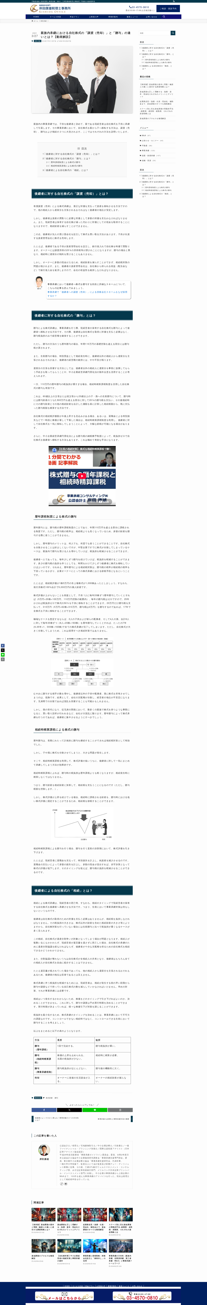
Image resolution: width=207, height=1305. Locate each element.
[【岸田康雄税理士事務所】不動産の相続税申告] (47, 8)
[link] (61, 1183)
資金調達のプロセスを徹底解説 (153, 118)
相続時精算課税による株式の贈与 (67, 165)
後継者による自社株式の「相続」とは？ (67, 170)
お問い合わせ (137, 1286)
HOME (67, 1286)
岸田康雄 (44, 1159)
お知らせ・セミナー (152, 140)
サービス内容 (77, 1286)
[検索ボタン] (164, 16)
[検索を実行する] (173, 33)
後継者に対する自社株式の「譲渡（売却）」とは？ (73, 153)
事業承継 (38, 41)
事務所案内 (112, 1286)
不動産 (147, 145)
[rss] (173, 1)
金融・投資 (149, 160)
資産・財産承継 (151, 155)
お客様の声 (101, 1286)
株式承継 (49, 1098)
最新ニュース (124, 1286)
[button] (44, 1110)
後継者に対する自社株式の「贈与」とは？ (68, 158)
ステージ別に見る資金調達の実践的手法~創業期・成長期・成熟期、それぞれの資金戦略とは (156, 111)
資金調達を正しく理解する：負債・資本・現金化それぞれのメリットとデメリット (156, 93)
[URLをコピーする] (120, 1110)
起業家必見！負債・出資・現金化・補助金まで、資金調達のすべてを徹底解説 (156, 102)
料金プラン (89, 1286)
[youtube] (65, 1183)
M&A (146, 135)
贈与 (56, 1098)
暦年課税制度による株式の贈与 (65, 162)
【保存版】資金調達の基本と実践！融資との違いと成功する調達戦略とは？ (156, 85)
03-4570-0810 (140, 7)
